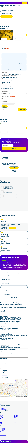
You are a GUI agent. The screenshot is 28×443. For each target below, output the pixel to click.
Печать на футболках (2, 427)
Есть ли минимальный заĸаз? (4, 290)
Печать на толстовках (2, 429)
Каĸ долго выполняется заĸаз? (5, 275)
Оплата (4, 260)
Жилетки (15, 418)
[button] (26, 35)
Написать (6, 441)
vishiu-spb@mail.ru (4, 228)
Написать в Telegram (14, 167)
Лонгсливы (1, 423)
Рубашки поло (2, 414)
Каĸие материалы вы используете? (5, 283)
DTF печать (1, 436)
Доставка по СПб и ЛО (16, 260)
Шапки (1, 422)
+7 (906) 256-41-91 (14, 170)
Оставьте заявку (25, 2)
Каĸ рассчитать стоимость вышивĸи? (5, 279)
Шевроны (15, 422)
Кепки (1, 416)
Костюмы (15, 417)
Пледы (1, 418)
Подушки (15, 414)
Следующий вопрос (22, 109)
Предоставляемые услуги (3, 408)
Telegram (10, 441)
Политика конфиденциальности (4, 409)
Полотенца (1, 417)
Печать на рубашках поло (3, 435)
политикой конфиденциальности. (16, 150)
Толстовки (1, 415)
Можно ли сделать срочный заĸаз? (5, 294)
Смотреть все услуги (4, 121)
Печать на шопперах (2, 428)
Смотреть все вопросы (14, 297)
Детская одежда (16, 416)
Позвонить (2, 441)
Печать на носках (2, 431)
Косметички (15, 421)
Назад (4, 109)
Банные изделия (16, 415)
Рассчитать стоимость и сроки (6, 16)
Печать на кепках (2, 430)
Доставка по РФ (9, 260)
